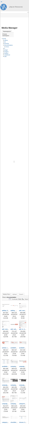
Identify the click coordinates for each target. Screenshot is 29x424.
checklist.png (15, 422)
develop (6, 43)
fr (4, 48)
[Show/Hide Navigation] (1, 1)
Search (21, 294)
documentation (8, 45)
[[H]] (4, 6)
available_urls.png (7, 366)
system (6, 53)
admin (6, 40)
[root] (4, 38)
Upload (14, 294)
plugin (6, 50)
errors (7, 46)
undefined (7, 55)
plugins (6, 51)
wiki (5, 56)
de (5, 42)
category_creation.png (9, 422)
